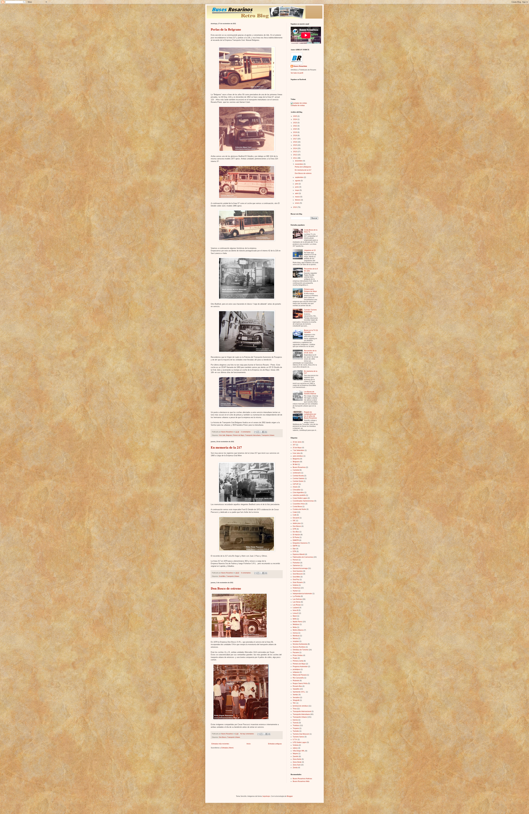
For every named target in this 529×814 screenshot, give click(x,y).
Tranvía (295, 723)
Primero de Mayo (238, 435)
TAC (294, 703)
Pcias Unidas (298, 655)
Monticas (296, 636)
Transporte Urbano (267, 435)
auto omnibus (298, 456)
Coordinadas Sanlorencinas (303, 501)
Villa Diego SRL (299, 751)
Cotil (294, 515)
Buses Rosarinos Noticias (302, 779)
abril (297, 193)
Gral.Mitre (222, 576)
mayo (297, 190)
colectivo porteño (299, 495)
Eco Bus (296, 532)
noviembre (299, 164)
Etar (294, 549)
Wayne (295, 754)
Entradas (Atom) (227, 748)
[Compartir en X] (260, 432)
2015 (295, 145)
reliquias (296, 672)
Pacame (296, 652)
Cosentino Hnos (299, 504)
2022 (295, 126)
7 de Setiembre (298, 450)
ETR (294, 551)
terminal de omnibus (300, 706)
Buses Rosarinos (300, 66)
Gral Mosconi (298, 574)
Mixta (295, 627)
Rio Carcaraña (298, 678)
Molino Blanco (298, 630)
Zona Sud (296, 765)
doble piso (297, 523)
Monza (295, 638)
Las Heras (296, 602)
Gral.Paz (296, 579)
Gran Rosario (298, 582)
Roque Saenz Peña (300, 683)
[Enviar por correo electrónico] (255, 432)
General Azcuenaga (300, 568)
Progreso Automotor (300, 667)
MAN (294, 619)
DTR (294, 529)
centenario (297, 473)
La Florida (296, 596)
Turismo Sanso (298, 737)
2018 (295, 135)
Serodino (296, 697)
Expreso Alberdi (299, 554)
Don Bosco (222, 737)
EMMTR (296, 540)
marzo (297, 197)
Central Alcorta (298, 476)
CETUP (295, 484)
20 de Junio (297, 442)
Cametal (296, 470)
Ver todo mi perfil (297, 73)
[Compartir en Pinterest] (265, 432)
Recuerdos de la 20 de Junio (310, 352)
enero (297, 203)
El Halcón (296, 535)
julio (297, 184)
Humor (295, 591)
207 (294, 445)
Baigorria (296, 459)
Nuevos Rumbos (299, 647)
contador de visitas (298, 105)
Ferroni (295, 560)
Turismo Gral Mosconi (301, 734)
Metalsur (296, 624)
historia (295, 585)
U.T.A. (295, 739)
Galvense (296, 565)
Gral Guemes (298, 571)
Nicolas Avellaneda (300, 644)
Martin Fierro (297, 622)
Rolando (296, 681)
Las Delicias (297, 599)
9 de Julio (222, 435)
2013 (295, 152)
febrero (298, 200)
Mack (295, 616)
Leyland (296, 608)
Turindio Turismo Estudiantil (310, 311)
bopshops (266, 796)
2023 (295, 123)
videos (295, 748)
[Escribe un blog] (258, 432)
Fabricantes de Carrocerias (303, 557)
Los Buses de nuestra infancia (310, 393)
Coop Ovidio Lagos (300, 498)
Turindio (296, 731)
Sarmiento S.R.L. (299, 692)
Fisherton (296, 563)
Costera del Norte (299, 509)
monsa (295, 633)
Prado (295, 658)
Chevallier (296, 490)
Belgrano (229, 435)
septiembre (299, 177)
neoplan (296, 641)
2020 (295, 129)
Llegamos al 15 (310, 250)
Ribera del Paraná (300, 675)
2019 (295, 132)
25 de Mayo (297, 448)
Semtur (295, 695)
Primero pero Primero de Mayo (310, 290)
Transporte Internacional (302, 711)
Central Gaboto (298, 478)
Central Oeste (298, 481)
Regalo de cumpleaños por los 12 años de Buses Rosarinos (310, 415)
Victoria (295, 745)
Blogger (290, 796)
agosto (298, 181)
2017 (295, 139)
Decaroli (296, 518)
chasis (295, 487)
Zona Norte (297, 759)
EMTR (295, 546)
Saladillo (296, 689)
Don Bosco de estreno (226, 588)
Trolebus (296, 725)
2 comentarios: (246, 432)
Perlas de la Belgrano (226, 29)
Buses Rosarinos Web (301, 781)
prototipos (296, 669)
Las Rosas (297, 605)
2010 (295, 207)
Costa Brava (297, 507)
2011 (295, 158)
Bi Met (295, 464)
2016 (295, 142)
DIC (294, 521)
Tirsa (294, 709)
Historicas (296, 588)
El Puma (296, 537)
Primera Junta (298, 661)
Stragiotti (296, 700)
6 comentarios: (246, 573)
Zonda (295, 768)
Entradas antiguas (275, 744)
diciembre (299, 161)
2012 (295, 155)
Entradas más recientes (220, 744)
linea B (295, 610)
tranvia (295, 720)
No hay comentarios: (247, 734)
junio (297, 187)
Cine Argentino (298, 492)
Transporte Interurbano (253, 435)
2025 (295, 116)
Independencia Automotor (302, 594)
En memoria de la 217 (226, 447)
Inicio (249, 744)
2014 (295, 148)
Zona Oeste (297, 762)
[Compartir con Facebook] (263, 432)
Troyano (296, 728)
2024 (295, 119)
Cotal (295, 512)
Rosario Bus (297, 686)
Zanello (295, 756)
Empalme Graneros (300, 543)
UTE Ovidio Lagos (299, 742)
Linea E (296, 613)
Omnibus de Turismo (300, 650)
